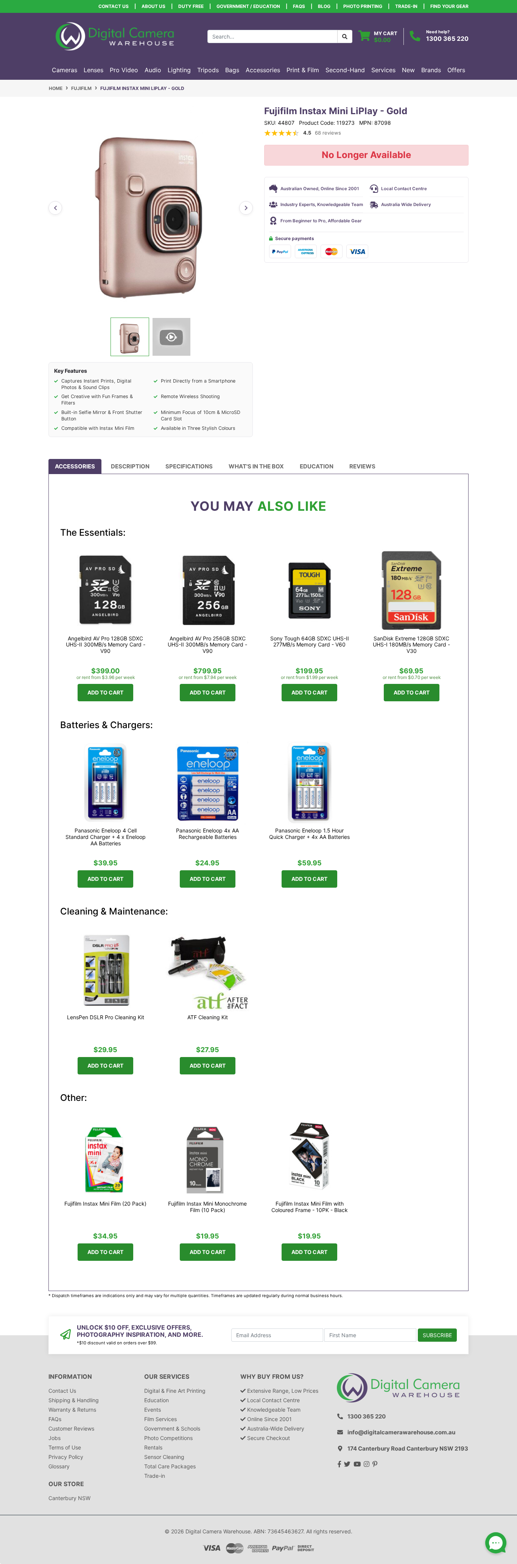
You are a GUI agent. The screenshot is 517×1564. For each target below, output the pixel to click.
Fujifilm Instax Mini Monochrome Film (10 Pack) (207, 1207)
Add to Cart (105, 692)
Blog (324, 6)
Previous (55, 208)
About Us (153, 6)
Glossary (59, 1466)
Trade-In (406, 6)
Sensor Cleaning (164, 1457)
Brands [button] (431, 70)
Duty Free (191, 6)
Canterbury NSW (69, 1498)
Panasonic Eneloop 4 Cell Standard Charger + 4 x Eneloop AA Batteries (105, 837)
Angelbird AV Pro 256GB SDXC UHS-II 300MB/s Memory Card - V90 (207, 645)
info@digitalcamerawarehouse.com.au (401, 1432)
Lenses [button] (93, 70)
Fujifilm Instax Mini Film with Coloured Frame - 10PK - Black (309, 1207)
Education (316, 466)
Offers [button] (456, 70)
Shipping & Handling (73, 1400)
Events (152, 1409)
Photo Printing (362, 6)
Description (130, 466)
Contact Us (113, 6)
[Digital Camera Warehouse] (114, 36)
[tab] (74, 466)
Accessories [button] (263, 70)
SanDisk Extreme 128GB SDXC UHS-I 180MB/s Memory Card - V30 (411, 645)
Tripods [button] (208, 70)
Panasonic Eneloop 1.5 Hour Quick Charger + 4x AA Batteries (309, 834)
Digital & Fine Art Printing (175, 1390)
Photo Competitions (168, 1438)
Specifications (189, 466)
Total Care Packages (170, 1466)
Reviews (362, 466)
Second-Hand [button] (345, 70)
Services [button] (383, 70)
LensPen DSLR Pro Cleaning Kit (105, 1017)
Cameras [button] (64, 70)
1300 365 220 (447, 38)
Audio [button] (153, 70)
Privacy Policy (65, 1457)
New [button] (408, 70)
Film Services (160, 1419)
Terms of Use (64, 1447)
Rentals (153, 1447)
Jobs (54, 1438)
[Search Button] (344, 36)
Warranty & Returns (72, 1409)
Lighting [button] (179, 70)
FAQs (299, 6)
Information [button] (70, 1376)
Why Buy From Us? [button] (272, 1376)
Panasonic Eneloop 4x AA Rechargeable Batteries (207, 834)
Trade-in (154, 1476)
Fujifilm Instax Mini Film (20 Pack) (105, 1204)
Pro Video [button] (124, 70)
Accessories (75, 466)
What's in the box (256, 466)
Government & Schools (172, 1428)
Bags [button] (232, 70)
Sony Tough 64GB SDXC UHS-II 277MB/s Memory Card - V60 (309, 642)
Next (246, 208)
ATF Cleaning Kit (207, 1017)
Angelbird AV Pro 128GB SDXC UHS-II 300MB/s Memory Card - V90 (105, 645)
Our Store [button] (66, 1484)
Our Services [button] (166, 1376)
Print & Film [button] (303, 70)
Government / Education (248, 6)
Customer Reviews (71, 1428)
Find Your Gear (449, 6)
